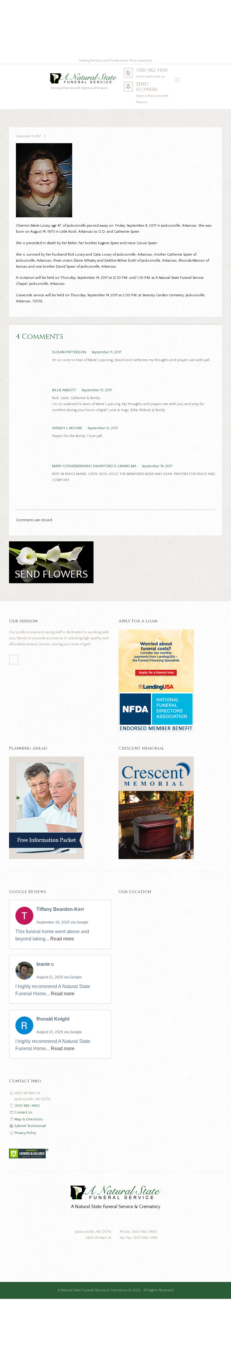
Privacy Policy (25, 1133)
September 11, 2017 (28, 136)
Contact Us (23, 1112)
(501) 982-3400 (152, 70)
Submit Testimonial (30, 1126)
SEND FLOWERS (146, 87)
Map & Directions (28, 1119)
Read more (62, 938)
